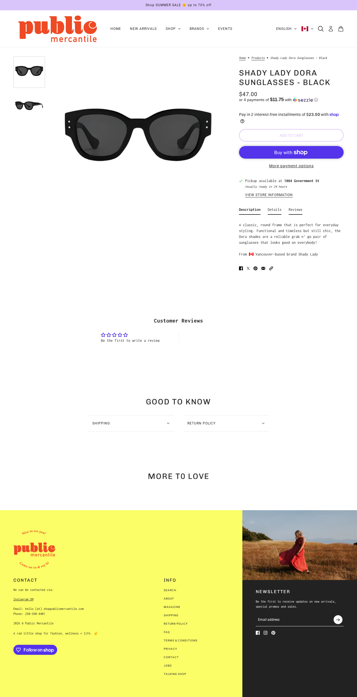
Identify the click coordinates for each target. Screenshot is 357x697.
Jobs (168, 665)
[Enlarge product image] (138, 140)
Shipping (171, 615)
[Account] (331, 29)
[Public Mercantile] (57, 29)
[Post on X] (248, 268)
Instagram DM (23, 599)
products (258, 57)
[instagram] (265, 633)
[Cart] (341, 29)
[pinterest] (273, 633)
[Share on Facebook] (241, 268)
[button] (291, 99)
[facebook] (258, 633)
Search (170, 590)
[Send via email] (263, 268)
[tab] (249, 211)
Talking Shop (175, 673)
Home (242, 57)
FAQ (167, 632)
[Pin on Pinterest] (255, 268)
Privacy (170, 648)
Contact (171, 657)
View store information (269, 195)
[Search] (321, 29)
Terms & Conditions (180, 640)
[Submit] (338, 619)
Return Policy (176, 623)
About (169, 598)
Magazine (172, 606)
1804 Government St (301, 181)
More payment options (291, 166)
